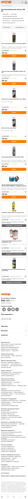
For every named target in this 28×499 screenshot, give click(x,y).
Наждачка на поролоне (6, 384)
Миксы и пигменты (5, 350)
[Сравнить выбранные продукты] (19, 496)
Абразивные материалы (8, 378)
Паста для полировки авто (7, 446)
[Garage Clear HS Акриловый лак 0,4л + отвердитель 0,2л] (14, 234)
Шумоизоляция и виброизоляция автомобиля (13, 476)
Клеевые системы (5, 418)
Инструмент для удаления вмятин (10, 408)
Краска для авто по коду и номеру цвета (11, 344)
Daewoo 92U (15, 350)
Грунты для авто (5, 364)
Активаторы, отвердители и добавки (10, 362)
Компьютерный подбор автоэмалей (10, 347)
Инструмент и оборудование (9, 398)
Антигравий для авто (6, 372)
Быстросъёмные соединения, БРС (9, 405)
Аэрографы (21, 423)
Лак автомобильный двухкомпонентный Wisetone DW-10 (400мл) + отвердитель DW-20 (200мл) (14, 185)
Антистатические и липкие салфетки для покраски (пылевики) (13, 437)
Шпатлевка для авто (6, 367)
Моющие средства (5, 458)
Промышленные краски (7, 354)
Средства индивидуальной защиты (11, 454)
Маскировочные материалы (8, 439)
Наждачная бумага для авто (8, 380)
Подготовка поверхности (8, 430)
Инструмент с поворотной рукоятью (10, 415)
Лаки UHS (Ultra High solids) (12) (10, 16)
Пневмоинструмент (6, 402)
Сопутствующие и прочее (16, 365)
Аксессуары (23, 400)
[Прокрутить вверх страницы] (25, 492)
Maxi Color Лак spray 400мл (9, 128)
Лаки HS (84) (13, 14)
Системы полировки (7, 444)
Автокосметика (5, 473)
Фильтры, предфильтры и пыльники (10, 461)
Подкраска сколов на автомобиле (9, 349)
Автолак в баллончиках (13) (9, 22)
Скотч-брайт (17, 382)
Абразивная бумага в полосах (8, 385)
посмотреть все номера (6, 302)
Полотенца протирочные (7, 433)
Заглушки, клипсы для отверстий (9, 412)
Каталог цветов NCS (17, 355)
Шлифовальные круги (6, 382)
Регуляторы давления (6, 427)
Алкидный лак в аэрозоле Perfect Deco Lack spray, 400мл (13, 270)
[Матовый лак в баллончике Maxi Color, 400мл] (14, 93)
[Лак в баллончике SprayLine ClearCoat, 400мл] (14, 37)
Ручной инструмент (17, 402)
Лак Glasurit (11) (6, 20)
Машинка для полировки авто (8, 449)
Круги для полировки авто (7, 448)
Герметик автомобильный (7, 375)
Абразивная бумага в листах (8, 469)
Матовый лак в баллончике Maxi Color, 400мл (14, 99)
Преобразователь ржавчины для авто (10, 374)
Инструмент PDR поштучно (7, 413)
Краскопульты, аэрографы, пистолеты (11, 422)
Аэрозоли (4, 388)
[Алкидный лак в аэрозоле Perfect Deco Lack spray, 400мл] (14, 263)
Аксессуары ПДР (5, 410)
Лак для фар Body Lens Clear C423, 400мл (13, 157)
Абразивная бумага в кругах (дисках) (10, 468)
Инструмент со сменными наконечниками (11, 417)
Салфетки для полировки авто (8, 451)
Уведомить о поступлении (14, 225)
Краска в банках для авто (7, 345)
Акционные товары (5, 466)
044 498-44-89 (9, 300)
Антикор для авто (17, 372)
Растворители (4, 365)
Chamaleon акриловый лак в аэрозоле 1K (13, 212)
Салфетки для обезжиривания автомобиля (11, 435)
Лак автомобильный (16, 364)
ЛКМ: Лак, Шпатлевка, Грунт (9, 360)
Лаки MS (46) (6, 14)
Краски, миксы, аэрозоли (18, 466)
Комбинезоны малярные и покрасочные (11, 456)
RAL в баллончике (5, 355)
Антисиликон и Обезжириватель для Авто (11, 432)
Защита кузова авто (6, 370)
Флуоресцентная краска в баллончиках (10, 390)
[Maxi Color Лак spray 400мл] (14, 121)
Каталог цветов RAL (6, 357)
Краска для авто (5, 342)
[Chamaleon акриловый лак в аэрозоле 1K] (14, 206)
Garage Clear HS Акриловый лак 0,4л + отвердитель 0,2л (12, 241)
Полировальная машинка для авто (9, 400)
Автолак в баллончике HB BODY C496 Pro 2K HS (13, 72)
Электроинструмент (6, 403)
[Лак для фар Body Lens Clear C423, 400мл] (14, 150)
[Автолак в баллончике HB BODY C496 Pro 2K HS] (14, 65)
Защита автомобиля (6, 395)
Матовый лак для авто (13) (18, 20)
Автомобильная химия (6, 392)
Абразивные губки (22, 385)
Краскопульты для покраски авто (9, 423)
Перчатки (14, 458)
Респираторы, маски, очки (7, 459)
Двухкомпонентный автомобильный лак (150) (13, 18)
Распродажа (4, 464)
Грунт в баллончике (20, 393)
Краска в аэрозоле (18, 392)
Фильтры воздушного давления (8, 425)
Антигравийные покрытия (7, 393)
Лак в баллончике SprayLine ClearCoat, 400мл (14, 43)
